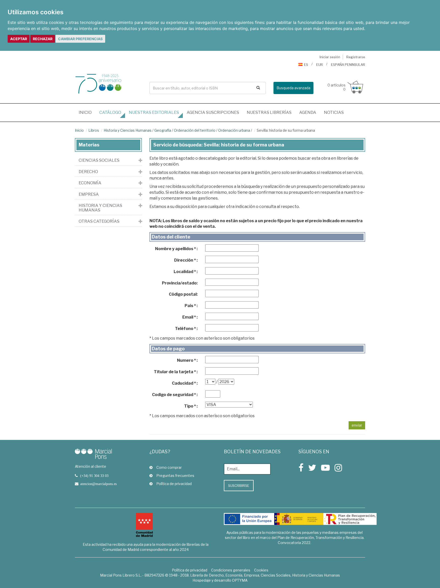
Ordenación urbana (234, 130)
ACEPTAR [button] (18, 39)
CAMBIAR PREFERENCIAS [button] (80, 39)
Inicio (87, 112)
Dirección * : (186, 260)
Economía (90, 183)
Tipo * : (191, 406)
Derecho (88, 172)
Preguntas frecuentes (175, 475)
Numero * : (187, 360)
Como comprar (169, 467)
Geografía (162, 130)
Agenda (307, 112)
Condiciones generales (230, 570)
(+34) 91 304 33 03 (94, 475)
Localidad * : (186, 271)
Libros (93, 130)
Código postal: (183, 294)
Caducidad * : (185, 383)
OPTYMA (240, 580)
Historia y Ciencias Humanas (128, 130)
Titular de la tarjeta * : (176, 371)
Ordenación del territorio (194, 130)
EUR (319, 65)
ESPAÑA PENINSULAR (348, 65)
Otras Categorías (99, 221)
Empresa (89, 194)
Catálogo (110, 112)
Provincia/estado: (180, 283)
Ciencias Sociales (99, 160)
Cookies (261, 570)
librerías (269, 112)
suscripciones (213, 112)
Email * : (190, 317)
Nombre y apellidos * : (176, 248)
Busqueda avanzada (293, 88)
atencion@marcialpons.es (98, 484)
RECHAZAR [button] (42, 39)
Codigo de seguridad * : (175, 394)
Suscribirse (238, 486)
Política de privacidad (174, 483)
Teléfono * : (186, 328)
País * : (191, 305)
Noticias (334, 112)
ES (306, 65)
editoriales (154, 112)
